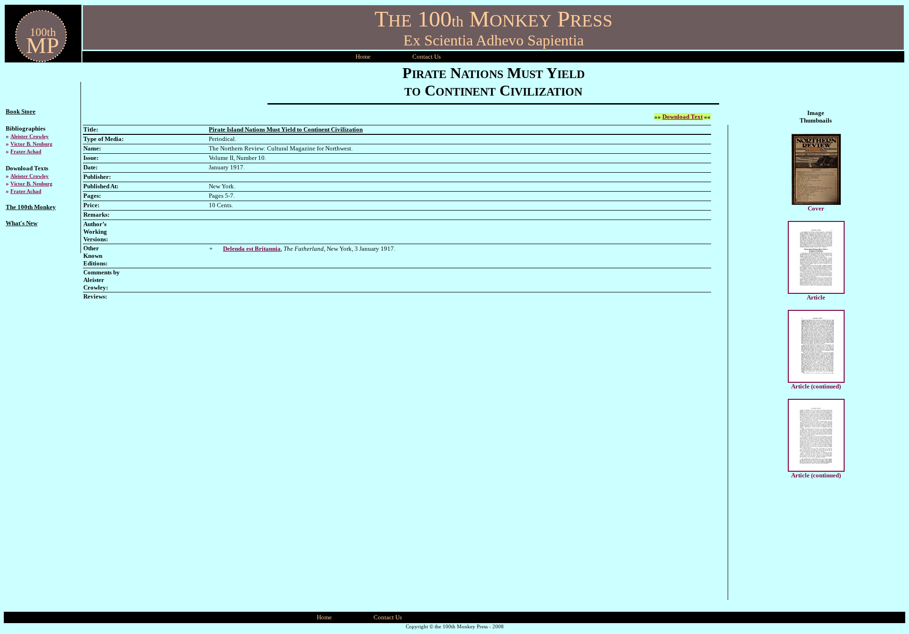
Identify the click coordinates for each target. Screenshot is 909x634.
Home (363, 56)
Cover (816, 208)
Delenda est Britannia (252, 248)
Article (816, 297)
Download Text (682, 116)
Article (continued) (816, 386)
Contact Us (388, 617)
